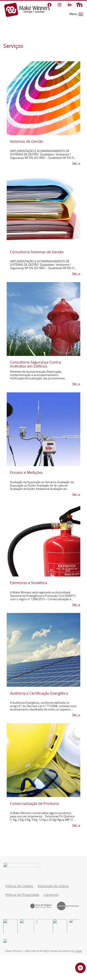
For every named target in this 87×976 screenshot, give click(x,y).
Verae (78, 951)
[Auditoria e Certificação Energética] (43, 650)
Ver (76, 163)
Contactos (51, 895)
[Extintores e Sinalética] (43, 539)
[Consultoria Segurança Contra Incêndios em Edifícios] (43, 319)
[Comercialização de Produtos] (43, 760)
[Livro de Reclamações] (70, 905)
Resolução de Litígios (53, 886)
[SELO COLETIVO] (43, 926)
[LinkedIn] (69, 5)
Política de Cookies (19, 886)
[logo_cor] (60, 926)
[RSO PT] (76, 926)
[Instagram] (59, 5)
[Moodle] (79, 5)
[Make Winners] (27, 10)
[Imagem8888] (27, 926)
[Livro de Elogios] (43, 905)
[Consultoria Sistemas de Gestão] (43, 208)
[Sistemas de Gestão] (43, 98)
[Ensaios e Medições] (43, 429)
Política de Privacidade (22, 895)
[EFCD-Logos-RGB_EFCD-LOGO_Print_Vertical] (10, 926)
